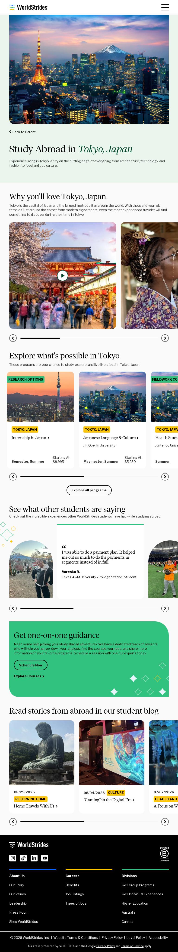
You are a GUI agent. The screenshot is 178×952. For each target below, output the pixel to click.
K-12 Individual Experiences (142, 894)
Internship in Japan (29, 437)
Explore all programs (89, 490)
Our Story (16, 885)
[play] (62, 275)
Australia (128, 912)
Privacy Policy (112, 938)
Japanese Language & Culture (109, 437)
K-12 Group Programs (138, 885)
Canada (127, 922)
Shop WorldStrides (23, 922)
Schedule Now (30, 665)
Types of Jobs (76, 903)
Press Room (19, 912)
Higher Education (135, 903)
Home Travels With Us (34, 806)
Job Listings (75, 894)
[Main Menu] (165, 7)
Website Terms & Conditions (75, 938)
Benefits (72, 885)
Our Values (17, 894)
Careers (72, 876)
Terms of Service (132, 946)
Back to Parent (24, 132)
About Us (17, 876)
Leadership (18, 903)
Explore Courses (27, 676)
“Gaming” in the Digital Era (108, 799)
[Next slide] (165, 338)
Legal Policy (135, 938)
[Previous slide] (13, 338)
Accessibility (158, 938)
